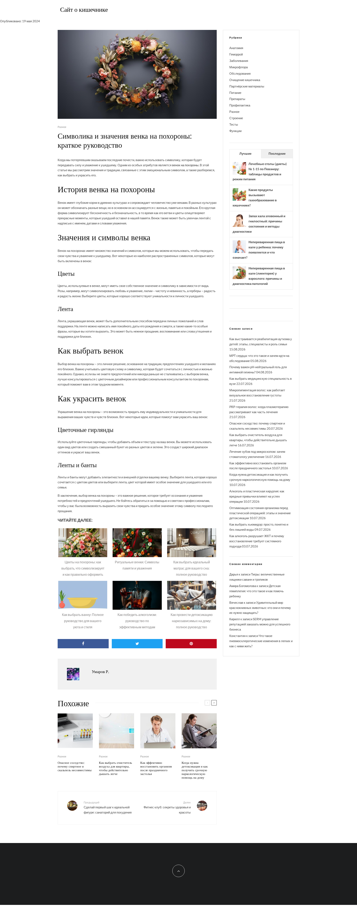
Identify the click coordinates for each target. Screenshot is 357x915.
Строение (236, 118)
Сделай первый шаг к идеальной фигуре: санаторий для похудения (108, 807)
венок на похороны (185, 165)
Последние (277, 153)
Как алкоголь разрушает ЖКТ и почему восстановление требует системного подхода (256, 541)
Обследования (240, 73)
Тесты (233, 124)
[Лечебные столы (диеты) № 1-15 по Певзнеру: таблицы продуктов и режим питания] (239, 174)
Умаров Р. (100, 671)
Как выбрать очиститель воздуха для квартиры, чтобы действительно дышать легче (115, 768)
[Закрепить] (191, 643)
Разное (62, 127)
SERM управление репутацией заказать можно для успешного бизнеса (259, 624)
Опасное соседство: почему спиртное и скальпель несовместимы (75, 766)
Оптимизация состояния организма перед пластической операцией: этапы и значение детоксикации (260, 513)
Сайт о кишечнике (84, 9)
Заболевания (238, 60)
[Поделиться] (83, 643)
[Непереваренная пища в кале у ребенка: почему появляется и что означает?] (239, 252)
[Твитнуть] (137, 643)
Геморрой (236, 54)
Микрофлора (238, 67)
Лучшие (245, 153)
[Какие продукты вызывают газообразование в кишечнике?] (239, 200)
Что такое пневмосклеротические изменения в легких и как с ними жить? (261, 641)
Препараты (237, 99)
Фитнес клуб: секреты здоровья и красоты (167, 807)
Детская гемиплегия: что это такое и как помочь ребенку (256, 591)
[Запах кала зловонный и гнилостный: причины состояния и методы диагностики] (239, 226)
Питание (235, 92)
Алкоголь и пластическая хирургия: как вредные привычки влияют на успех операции (256, 496)
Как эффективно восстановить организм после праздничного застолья (156, 768)
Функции (235, 131)
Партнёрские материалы (246, 86)
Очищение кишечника (244, 80)
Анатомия (236, 48)
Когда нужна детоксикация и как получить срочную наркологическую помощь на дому (195, 770)
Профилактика (239, 105)
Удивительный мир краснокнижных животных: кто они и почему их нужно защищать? (260, 608)
